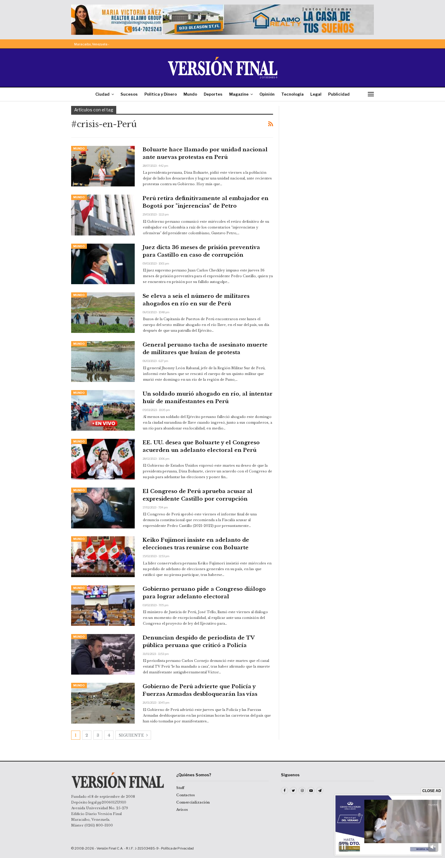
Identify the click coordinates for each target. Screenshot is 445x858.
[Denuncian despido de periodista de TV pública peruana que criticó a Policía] (103, 654)
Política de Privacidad (177, 848)
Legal (315, 94)
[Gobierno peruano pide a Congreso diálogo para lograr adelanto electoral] (103, 605)
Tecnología (292, 94)
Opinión (267, 94)
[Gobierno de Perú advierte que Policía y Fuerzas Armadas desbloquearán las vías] (103, 703)
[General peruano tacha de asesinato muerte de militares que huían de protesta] (103, 361)
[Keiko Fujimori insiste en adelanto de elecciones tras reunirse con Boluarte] (103, 556)
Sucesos (129, 94)
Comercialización (193, 802)
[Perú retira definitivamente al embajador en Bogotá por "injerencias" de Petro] (103, 215)
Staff (180, 788)
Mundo (190, 94)
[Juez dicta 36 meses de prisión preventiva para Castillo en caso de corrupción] (103, 264)
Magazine (239, 94)
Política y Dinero (160, 94)
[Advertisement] (330, 144)
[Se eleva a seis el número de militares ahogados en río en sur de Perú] (103, 312)
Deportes (213, 94)
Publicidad (339, 94)
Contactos (185, 795)
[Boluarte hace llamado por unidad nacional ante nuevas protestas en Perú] (103, 166)
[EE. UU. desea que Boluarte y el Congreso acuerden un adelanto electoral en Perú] (103, 459)
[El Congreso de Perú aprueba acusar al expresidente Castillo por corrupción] (103, 508)
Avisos (182, 809)
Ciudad (102, 94)
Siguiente (132, 735)
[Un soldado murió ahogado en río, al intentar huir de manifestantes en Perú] (103, 410)
